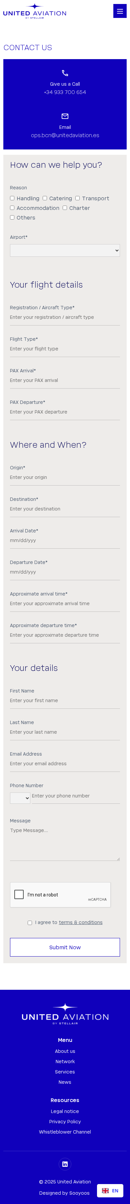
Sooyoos (79, 1193)
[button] (120, 11)
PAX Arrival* (23, 371)
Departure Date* (29, 562)
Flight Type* (24, 339)
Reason (18, 188)
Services (65, 1072)
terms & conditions (81, 922)
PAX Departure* (27, 402)
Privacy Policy (65, 1122)
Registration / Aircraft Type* (42, 308)
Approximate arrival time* (39, 594)
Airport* (19, 237)
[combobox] (110, 1190)
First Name (22, 691)
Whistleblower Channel (65, 1132)
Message (20, 821)
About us (65, 1051)
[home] (34, 11)
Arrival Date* (24, 531)
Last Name (22, 722)
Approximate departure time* (43, 625)
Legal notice (65, 1111)
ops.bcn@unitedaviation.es (65, 136)
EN (115, 1190)
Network (65, 1062)
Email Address (26, 754)
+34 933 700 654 (65, 92)
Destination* (24, 499)
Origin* (17, 468)
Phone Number (26, 785)
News (65, 1082)
